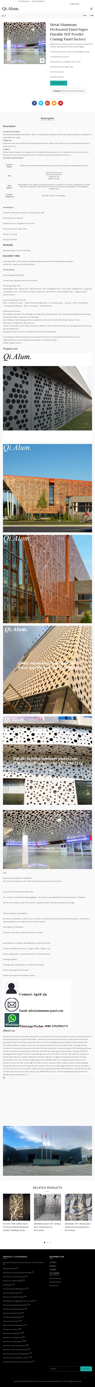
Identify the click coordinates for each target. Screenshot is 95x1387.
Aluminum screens (10, 1329)
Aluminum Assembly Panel (13, 1309)
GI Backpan (7, 1285)
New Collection (55, 1278)
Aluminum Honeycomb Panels (15, 1305)
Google (47, 103)
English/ (73, 4)
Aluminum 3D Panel (11, 1321)
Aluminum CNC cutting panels (15, 1350)
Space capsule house (11, 1293)
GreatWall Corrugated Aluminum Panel (18, 1301)
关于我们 (52, 1262)
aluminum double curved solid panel (17, 1362)
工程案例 (52, 1270)
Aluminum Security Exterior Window (17, 1273)
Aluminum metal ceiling (12, 1281)
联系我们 (52, 1266)
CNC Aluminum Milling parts (14, 1289)
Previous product (85, 15)
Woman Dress (55, 1282)
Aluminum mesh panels (12, 1341)
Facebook (34, 103)
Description (47, 118)
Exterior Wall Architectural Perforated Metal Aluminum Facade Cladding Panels (16, 1227)
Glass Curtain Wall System (13, 1325)
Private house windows (12, 1317)
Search (86, 1369)
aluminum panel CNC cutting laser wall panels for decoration (47, 1227)
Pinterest (60, 103)
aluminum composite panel (14, 1277)
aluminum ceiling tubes (12, 1337)
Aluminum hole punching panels (16, 1354)
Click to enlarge (42, 60)
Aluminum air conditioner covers (16, 1358)
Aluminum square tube (12, 1313)
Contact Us (54, 1286)
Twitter (40, 103)
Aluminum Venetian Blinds (13, 1297)
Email (54, 103)
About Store (54, 1275)
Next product (91, 15)
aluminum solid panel (11, 1333)
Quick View (28, 1196)
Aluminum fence (9, 1269)
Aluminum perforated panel (73, 91)
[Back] (4, 15)
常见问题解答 (54, 1273)
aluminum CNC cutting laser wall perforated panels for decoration (78, 1227)
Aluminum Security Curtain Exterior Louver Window (23, 1262)
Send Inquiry (59, 83)
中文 (77, 4)
